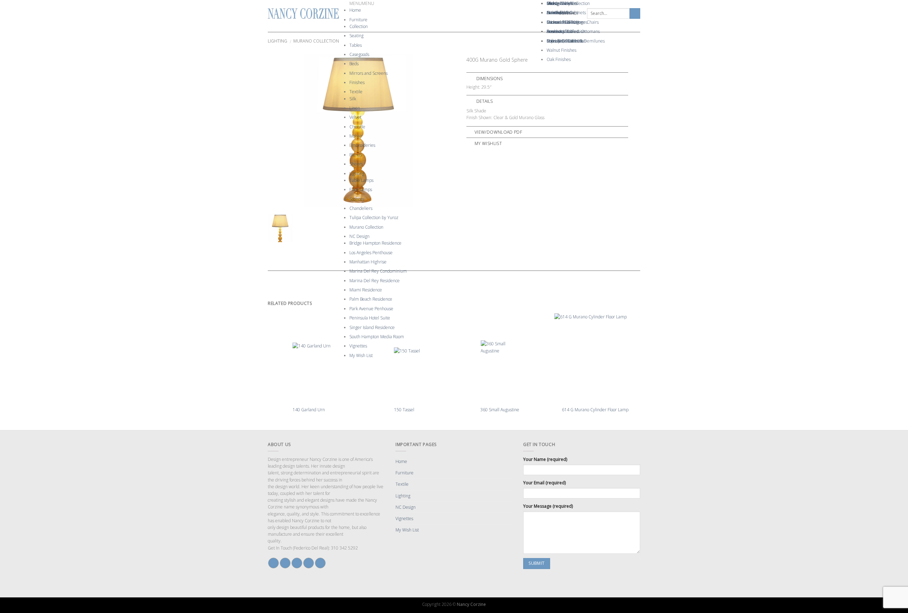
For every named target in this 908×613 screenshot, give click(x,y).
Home (355, 10)
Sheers (356, 164)
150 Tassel (404, 410)
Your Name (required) (545, 459)
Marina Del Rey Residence (374, 281)
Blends (355, 155)
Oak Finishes (559, 59)
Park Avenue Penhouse (371, 309)
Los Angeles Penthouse (371, 253)
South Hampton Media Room (376, 337)
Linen (354, 108)
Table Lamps (361, 180)
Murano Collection (366, 227)
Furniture (358, 20)
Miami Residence (365, 290)
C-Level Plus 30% (563, 22)
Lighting (356, 174)
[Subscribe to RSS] (320, 563)
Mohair (355, 136)
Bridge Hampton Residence (375, 243)
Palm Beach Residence (370, 299)
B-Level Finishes (562, 3)
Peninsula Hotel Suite (369, 318)
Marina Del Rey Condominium (378, 271)
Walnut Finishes (561, 50)
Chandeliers (360, 208)
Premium (556, 31)
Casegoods (359, 54)
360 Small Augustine (499, 410)
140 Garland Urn (309, 410)
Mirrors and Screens (368, 73)
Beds (354, 64)
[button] (361, 3)
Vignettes (358, 346)
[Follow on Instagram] (285, 563)
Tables (355, 45)
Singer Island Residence (372, 327)
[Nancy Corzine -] (303, 13)
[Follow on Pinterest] (308, 563)
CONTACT (569, 13)
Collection (358, 26)
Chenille (357, 127)
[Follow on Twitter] (297, 563)
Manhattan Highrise (368, 262)
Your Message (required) (548, 506)
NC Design (359, 236)
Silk (352, 99)
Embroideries (362, 145)
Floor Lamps (360, 189)
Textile (355, 92)
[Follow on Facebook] (273, 563)
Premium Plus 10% (565, 41)
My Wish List (361, 355)
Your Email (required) (544, 483)
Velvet (355, 117)
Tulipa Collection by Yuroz (373, 217)
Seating (356, 36)
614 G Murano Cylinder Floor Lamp (595, 410)
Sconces (356, 199)
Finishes (357, 82)
